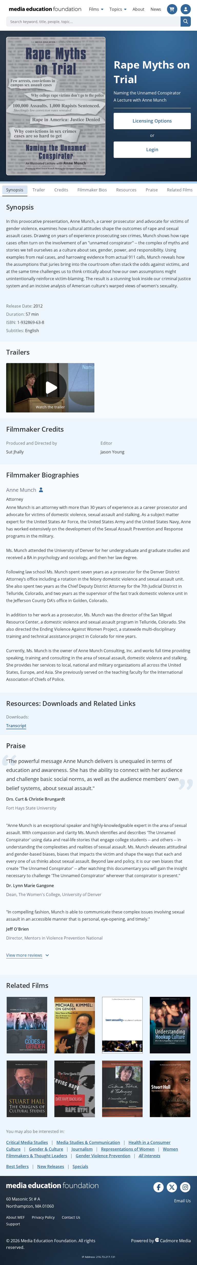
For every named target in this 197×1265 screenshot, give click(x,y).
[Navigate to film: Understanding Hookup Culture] (170, 1025)
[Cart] (172, 9)
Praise (152, 190)
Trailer (39, 190)
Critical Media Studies (27, 1142)
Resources (126, 190)
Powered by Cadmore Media (161, 1241)
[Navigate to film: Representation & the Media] (170, 1089)
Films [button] (94, 9)
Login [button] (152, 149)
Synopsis (14, 190)
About (138, 9)
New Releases (50, 1166)
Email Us (182, 1201)
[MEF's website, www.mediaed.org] (52, 1185)
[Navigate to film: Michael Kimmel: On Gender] (74, 1025)
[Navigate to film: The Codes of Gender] (27, 1025)
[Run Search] (186, 21)
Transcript (16, 725)
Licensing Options (152, 121)
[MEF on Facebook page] (158, 1186)
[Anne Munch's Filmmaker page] (40, 490)
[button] (50, 387)
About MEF (15, 1217)
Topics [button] (116, 9)
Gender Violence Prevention (103, 1156)
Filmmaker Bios (92, 190)
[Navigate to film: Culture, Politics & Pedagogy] (122, 1089)
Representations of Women (127, 1149)
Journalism (82, 1149)
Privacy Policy (43, 1217)
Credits (61, 190)
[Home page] (44, 9)
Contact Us (71, 1217)
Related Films (180, 190)
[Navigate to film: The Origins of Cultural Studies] (27, 1089)
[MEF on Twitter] (172, 1186)
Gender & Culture (46, 1149)
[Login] (186, 9)
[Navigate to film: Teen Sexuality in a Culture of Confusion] (122, 1025)
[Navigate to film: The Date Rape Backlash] (74, 1089)
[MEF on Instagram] (185, 1186)
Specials (80, 1166)
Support (13, 1224)
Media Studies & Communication (88, 1142)
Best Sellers (17, 1166)
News (156, 9)
